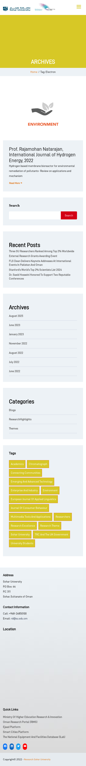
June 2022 (14, 371)
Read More (14, 183)
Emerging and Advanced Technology (31, 481)
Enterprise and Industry (24, 490)
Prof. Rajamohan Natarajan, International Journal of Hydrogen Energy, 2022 (42, 155)
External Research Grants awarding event (33, 256)
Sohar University (20, 534)
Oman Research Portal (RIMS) (20, 721)
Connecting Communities (25, 472)
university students (22, 543)
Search (14, 205)
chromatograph (38, 464)
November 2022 (18, 343)
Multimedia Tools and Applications (30, 516)
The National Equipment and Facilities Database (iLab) (34, 736)
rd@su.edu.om (19, 618)
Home (33, 71)
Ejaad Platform (12, 726)
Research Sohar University (37, 759)
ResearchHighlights (20, 419)
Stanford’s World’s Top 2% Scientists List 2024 (35, 269)
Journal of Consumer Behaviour (29, 507)
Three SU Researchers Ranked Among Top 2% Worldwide (41, 251)
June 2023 (14, 325)
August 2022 (16, 352)
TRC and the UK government (51, 534)
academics (17, 464)
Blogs (12, 410)
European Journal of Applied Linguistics (33, 499)
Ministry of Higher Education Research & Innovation (32, 716)
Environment (50, 490)
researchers (63, 516)
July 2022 (14, 362)
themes (13, 428)
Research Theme (49, 525)
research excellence (23, 525)
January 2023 (16, 334)
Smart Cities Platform (16, 731)
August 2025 (16, 315)
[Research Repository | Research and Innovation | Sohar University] (29, 7)
